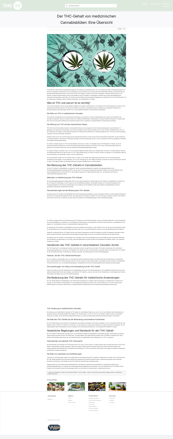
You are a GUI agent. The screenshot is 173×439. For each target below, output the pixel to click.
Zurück (120, 28)
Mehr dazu (54, 373)
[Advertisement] (86, 209)
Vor (124, 28)
